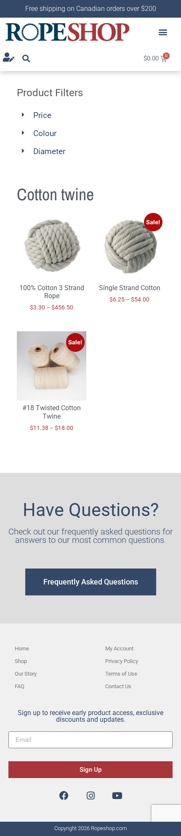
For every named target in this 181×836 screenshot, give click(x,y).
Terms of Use (121, 674)
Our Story (26, 674)
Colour (44, 133)
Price (42, 115)
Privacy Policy (121, 661)
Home (22, 648)
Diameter (49, 151)
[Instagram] (90, 795)
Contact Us (118, 686)
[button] (163, 32)
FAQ (19, 686)
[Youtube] (117, 795)
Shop (21, 661)
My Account (119, 648)
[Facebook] (64, 795)
